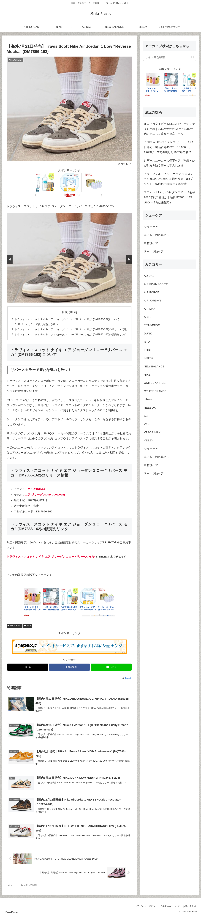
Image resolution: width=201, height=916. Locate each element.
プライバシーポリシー (146, 906)
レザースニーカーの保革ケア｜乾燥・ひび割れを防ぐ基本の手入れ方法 (169, 163)
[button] (193, 57)
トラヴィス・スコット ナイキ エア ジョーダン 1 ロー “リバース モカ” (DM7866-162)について (67, 319)
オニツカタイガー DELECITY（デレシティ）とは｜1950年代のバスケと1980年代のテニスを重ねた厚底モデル (169, 129)
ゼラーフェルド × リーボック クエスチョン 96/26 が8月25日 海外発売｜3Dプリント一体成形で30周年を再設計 (168, 179)
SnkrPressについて (170, 906)
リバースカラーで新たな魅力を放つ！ (39, 324)
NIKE (29, 625)
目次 (65, 312)
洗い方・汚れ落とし (156, 235)
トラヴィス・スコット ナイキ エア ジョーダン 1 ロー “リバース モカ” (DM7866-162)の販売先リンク (71, 334)
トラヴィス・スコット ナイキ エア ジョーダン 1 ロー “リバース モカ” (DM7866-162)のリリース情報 (71, 329)
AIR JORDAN (16, 625)
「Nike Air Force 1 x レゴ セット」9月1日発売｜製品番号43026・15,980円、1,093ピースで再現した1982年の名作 (168, 147)
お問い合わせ (189, 906)
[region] (69, 258)
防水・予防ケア (154, 251)
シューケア (151, 226)
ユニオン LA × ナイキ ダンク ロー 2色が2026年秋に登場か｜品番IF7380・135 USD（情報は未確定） (169, 197)
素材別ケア (151, 243)
